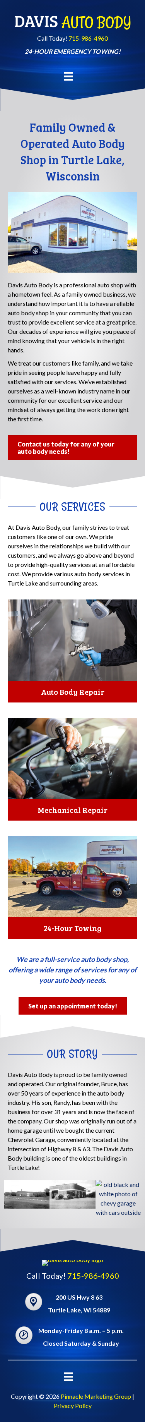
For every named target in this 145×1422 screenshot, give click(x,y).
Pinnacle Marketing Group (96, 1396)
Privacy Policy (73, 1405)
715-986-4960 (88, 38)
